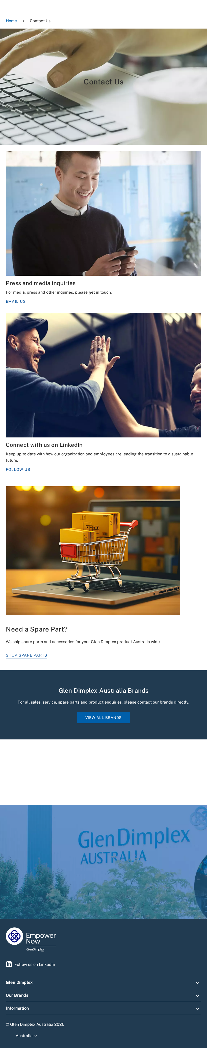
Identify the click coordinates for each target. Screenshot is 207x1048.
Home (11, 20)
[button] (103, 983)
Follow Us (18, 469)
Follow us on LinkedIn (34, 964)
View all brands (103, 717)
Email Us (16, 301)
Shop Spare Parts (26, 655)
